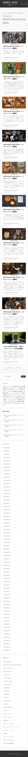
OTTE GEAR (8, 678)
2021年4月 (7, 621)
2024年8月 (7, 493)
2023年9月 (7, 526)
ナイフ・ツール (7, 225)
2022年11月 (7, 559)
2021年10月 (7, 601)
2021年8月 (7, 608)
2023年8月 (7, 529)
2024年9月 (7, 490)
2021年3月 (7, 624)
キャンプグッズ (7, 363)
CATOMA (7, 674)
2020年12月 (7, 634)
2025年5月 (7, 470)
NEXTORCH (8, 684)
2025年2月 (7, 477)
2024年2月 (7, 513)
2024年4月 (7, 506)
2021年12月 (7, 595)
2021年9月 (7, 604)
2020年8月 (7, 647)
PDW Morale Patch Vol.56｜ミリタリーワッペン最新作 (14, 421)
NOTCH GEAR (8, 681)
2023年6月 (7, 536)
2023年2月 (7, 549)
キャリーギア (8, 714)
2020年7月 (7, 650)
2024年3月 (7, 510)
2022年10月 (7, 562)
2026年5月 (7, 451)
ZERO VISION (8, 707)
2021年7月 (7, 611)
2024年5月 (7, 503)
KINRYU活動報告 (9, 743)
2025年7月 (7, 464)
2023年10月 (7, 523)
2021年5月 (7, 617)
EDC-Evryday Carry (9, 740)
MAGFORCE (8, 661)
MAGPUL (7, 691)
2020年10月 (7, 640)
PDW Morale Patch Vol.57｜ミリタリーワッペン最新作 (14, 416)
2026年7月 (7, 447)
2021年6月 (7, 614)
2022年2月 (7, 588)
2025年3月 (7, 474)
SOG (6, 704)
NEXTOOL (7, 687)
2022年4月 (7, 581)
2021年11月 (7, 598)
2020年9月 (7, 644)
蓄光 (6, 733)
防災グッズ (7, 720)
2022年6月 (7, 575)
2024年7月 (7, 496)
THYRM (7, 697)
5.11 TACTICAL (8, 668)
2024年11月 (7, 483)
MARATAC (7, 701)
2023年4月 (7, 542)
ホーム (4, 13)
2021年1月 (7, 630)
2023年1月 (7, 552)
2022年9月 (7, 565)
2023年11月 (7, 519)
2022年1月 (7, 591)
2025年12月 (7, 457)
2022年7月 (7, 572)
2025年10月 (7, 461)
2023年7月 (7, 532)
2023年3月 (7, 546)
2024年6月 (7, 500)
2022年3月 (7, 585)
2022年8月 (7, 568)
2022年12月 (7, 555)
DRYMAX (7, 694)
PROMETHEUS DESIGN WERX (11, 57)
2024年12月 (7, 480)
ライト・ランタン (9, 723)
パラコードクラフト (10, 736)
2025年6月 (7, 467)
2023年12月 (7, 516)
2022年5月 (7, 578)
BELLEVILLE (8, 671)
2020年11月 (7, 637)
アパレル (7, 710)
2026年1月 (7, 454)
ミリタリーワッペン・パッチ (10, 59)
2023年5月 (7, 539)
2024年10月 (7, 487)
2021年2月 (7, 627)
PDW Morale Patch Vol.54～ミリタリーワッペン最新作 (14, 430)
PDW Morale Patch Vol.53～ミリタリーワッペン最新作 (14, 435)
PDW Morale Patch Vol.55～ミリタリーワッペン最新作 (14, 426)
